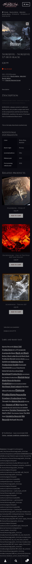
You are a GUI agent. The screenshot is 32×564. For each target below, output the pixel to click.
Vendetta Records (13, 416)
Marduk (21, 377)
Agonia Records (7, 347)
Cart (24, 559)
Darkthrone (6, 362)
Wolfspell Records (16, 420)
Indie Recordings (14, 371)
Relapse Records (18, 401)
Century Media (20, 359)
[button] (27, 23)
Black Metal (14, 12)
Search (16, 561)
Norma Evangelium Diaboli (19, 383)
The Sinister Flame (17, 413)
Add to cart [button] (16, 215)
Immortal (5, 371)
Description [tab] (5, 89)
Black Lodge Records (14, 356)
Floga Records (20, 368)
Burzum (12, 359)
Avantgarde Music (8, 353)
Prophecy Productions (11, 398)
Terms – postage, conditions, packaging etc (15, 435)
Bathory (4, 356)
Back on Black (22, 353)
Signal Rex (23, 405)
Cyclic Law (27, 359)
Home (6, 12)
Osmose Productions (13, 80)
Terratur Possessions (18, 410)
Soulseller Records (7, 407)
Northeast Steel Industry (12, 386)
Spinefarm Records (17, 407)
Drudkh (15, 365)
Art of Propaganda (19, 350)
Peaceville (21, 394)
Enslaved (14, 367)
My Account (5, 561)
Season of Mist (13, 404)
